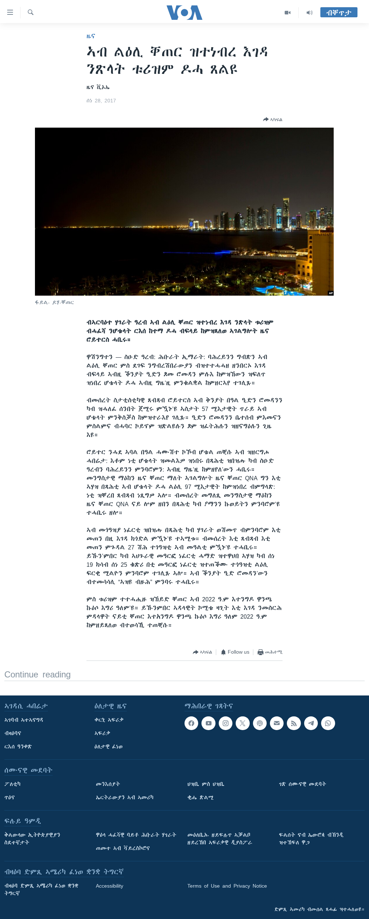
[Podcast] (260, 723)
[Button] (273, 119)
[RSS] (294, 723)
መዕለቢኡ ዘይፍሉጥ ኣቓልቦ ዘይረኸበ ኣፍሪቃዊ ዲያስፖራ (219, 839)
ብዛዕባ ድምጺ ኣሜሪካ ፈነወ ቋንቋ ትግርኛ (41, 890)
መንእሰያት (108, 784)
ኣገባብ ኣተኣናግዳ (24, 720)
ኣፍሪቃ (102, 733)
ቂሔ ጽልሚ (200, 797)
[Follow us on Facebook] (191, 723)
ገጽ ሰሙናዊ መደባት (302, 784)
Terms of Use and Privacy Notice (227, 886)
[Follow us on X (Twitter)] (242, 723)
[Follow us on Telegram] (311, 723)
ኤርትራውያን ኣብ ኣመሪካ (125, 797)
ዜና (90, 36)
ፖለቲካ (12, 784)
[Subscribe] (277, 723)
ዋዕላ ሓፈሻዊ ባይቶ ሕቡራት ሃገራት (136, 835)
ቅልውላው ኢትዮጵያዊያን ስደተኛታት (32, 839)
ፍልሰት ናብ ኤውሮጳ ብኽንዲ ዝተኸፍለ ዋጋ (311, 839)
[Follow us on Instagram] (225, 723)
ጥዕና (9, 797)
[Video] (288, 12)
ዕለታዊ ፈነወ (108, 746)
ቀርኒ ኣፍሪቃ (109, 720)
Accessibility (109, 886)
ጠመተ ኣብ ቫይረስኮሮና (123, 848)
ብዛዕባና (12, 733)
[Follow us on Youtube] (208, 723)
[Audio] (309, 12)
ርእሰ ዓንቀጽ (18, 746)
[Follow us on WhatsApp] (328, 723)
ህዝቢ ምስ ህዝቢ (205, 784)
